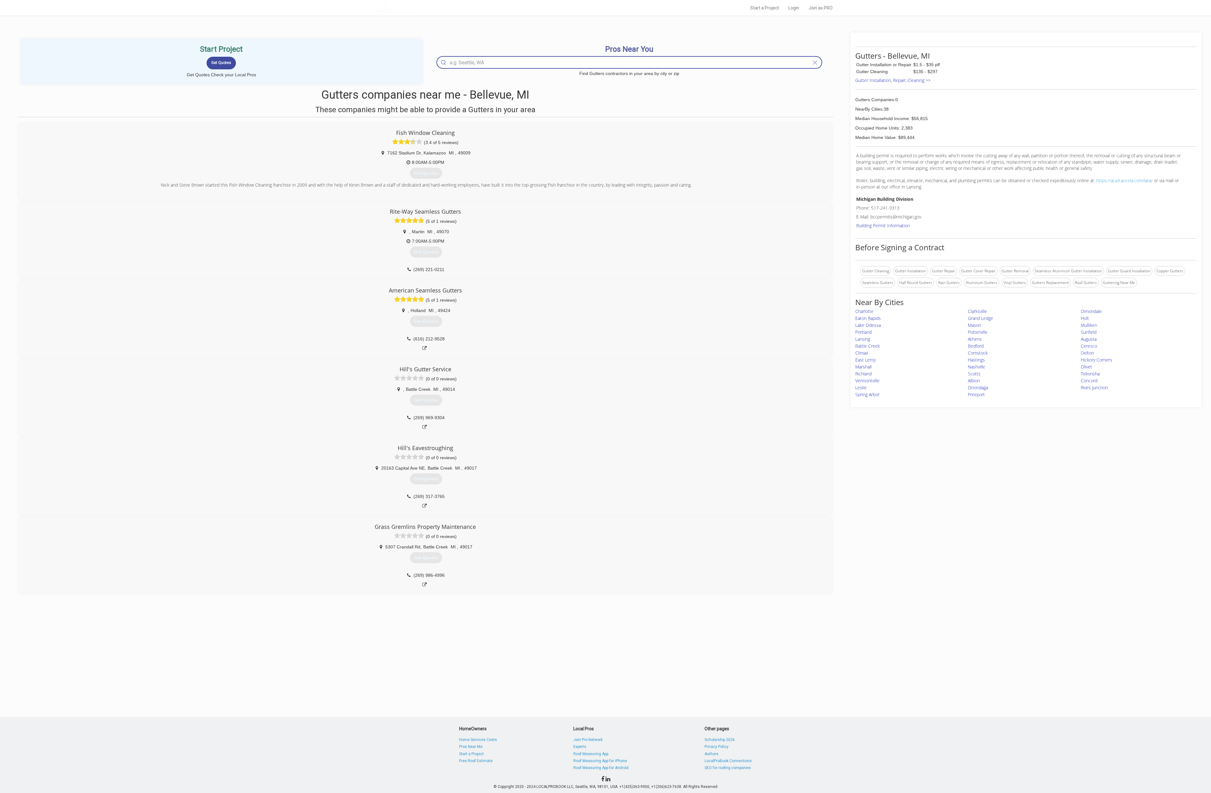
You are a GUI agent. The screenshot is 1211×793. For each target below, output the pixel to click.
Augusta (1089, 339)
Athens (975, 339)
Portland (863, 332)
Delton (1087, 353)
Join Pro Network (588, 740)
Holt (1085, 318)
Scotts (974, 374)
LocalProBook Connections (728, 761)
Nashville (976, 367)
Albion (974, 381)
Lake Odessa (868, 325)
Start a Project (764, 7)
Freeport (976, 394)
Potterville (977, 332)
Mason (974, 325)
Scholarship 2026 (720, 740)
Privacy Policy (716, 746)
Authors (711, 754)
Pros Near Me (471, 746)
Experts (579, 746)
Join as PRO (821, 7)
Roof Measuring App (590, 754)
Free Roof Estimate (476, 761)
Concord (1089, 381)
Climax (861, 353)
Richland (863, 374)
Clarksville (977, 311)
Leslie (861, 388)
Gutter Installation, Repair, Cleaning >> (893, 80)
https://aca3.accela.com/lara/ (1124, 180)
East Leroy (865, 360)
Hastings (976, 360)
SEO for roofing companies (728, 768)
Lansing (862, 339)
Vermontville (867, 381)
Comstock (978, 353)
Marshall (863, 367)
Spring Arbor (867, 394)
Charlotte (864, 311)
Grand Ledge (980, 318)
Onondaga (978, 388)
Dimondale (1091, 311)
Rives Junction (1094, 388)
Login (793, 7)
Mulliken (1089, 325)
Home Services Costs (478, 740)
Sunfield (1089, 332)
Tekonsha (1090, 374)
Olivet (1086, 367)
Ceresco (1089, 346)
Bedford (976, 346)
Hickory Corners (1096, 360)
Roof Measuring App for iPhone (600, 761)
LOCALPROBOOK (413, 7)
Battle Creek (867, 346)
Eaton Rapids (868, 318)
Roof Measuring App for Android (601, 768)
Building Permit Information (883, 226)
